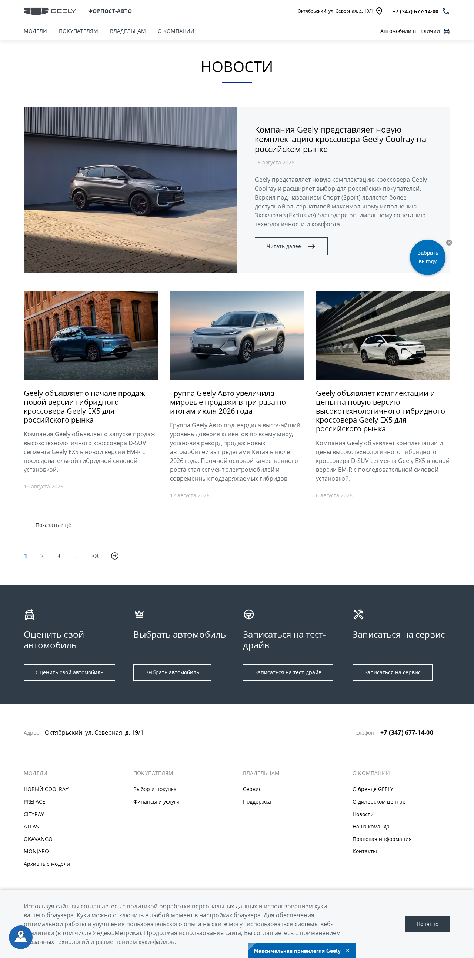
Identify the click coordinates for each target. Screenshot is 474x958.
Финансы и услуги (156, 801)
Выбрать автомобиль (172, 672)
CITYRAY (34, 814)
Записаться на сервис (392, 672)
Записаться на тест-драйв (288, 672)
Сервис (252, 788)
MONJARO (36, 851)
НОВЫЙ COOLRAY (46, 788)
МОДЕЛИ (35, 30)
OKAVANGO (38, 838)
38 (95, 555)
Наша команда (371, 826)
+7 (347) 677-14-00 (406, 732)
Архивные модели (47, 863)
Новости (363, 814)
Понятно (427, 923)
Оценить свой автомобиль (69, 672)
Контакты (365, 851)
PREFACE (34, 801)
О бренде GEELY (373, 788)
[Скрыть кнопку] (449, 243)
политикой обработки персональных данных (192, 906)
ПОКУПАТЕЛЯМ (78, 30)
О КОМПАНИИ (176, 30)
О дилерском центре (379, 801)
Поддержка (257, 801)
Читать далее (284, 246)
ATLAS (31, 826)
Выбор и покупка (155, 788)
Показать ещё (53, 524)
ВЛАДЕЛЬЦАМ (128, 30)
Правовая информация (382, 838)
